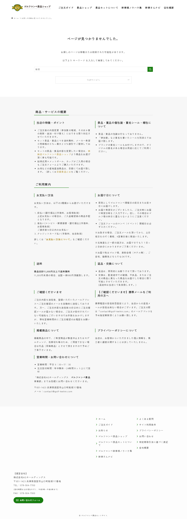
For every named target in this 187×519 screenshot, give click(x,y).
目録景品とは (64, 171)
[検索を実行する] (150, 69)
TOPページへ (93, 79)
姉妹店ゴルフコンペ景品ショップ (63, 152)
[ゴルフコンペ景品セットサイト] (31, 7)
